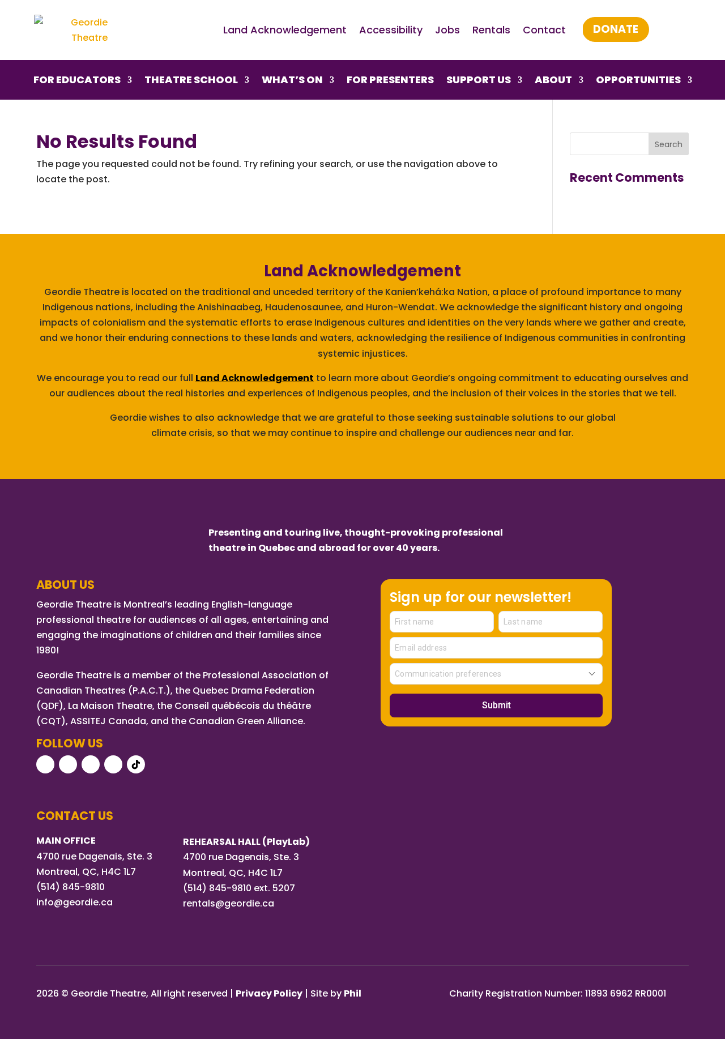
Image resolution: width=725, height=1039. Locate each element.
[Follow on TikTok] (136, 764)
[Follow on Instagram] (68, 764)
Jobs (447, 30)
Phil (352, 993)
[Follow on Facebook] (45, 764)
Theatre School (191, 81)
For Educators (77, 81)
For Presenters (390, 81)
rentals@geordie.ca (228, 903)
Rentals (491, 30)
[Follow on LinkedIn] (113, 764)
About (553, 81)
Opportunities (638, 81)
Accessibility (391, 30)
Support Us (478, 81)
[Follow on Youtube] (91, 764)
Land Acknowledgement (285, 30)
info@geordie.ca (74, 902)
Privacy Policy (269, 993)
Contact (544, 30)
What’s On (292, 81)
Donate (615, 29)
